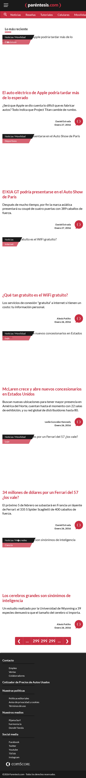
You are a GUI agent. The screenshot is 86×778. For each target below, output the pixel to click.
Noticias (15, 14)
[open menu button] (6, 5)
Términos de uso (17, 705)
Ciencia (9, 545)
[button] (5, 14)
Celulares (63, 14)
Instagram (14, 757)
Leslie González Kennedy (58, 421)
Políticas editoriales (19, 698)
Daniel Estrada (63, 121)
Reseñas (31, 14)
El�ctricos (10, 41)
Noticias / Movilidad (15, 37)
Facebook (14, 742)
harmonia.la (15, 724)
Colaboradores (17, 675)
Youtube (13, 749)
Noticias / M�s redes (16, 540)
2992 (36, 641)
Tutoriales (46, 14)
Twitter (12, 745)
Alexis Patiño (64, 318)
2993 (44, 641)
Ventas (12, 671)
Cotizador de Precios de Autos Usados (26, 682)
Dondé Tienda (16, 727)
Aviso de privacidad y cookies (24, 702)
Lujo (7, 338)
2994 (52, 641)
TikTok (12, 753)
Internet (9, 244)
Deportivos (11, 140)
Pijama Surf (15, 720)
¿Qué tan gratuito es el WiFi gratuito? (35, 295)
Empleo (13, 668)
